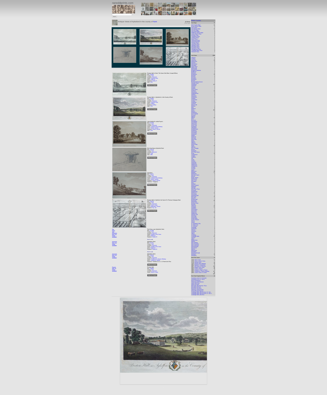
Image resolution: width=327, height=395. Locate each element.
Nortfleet (193, 184)
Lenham (193, 161)
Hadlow (193, 135)
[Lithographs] (152, 14)
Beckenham (194, 64)
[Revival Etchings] (156, 14)
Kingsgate (193, 150)
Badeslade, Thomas (155, 206)
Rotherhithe (194, 201)
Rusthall (193, 204)
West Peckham (195, 244)
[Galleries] (186, 10)
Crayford (193, 103)
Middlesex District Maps (197, 32)
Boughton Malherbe (196, 70)
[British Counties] (143, 6)
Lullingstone (194, 166)
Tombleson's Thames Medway (158, 259)
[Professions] (169, 14)
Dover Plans (194, 39)
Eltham (193, 117)
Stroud (193, 222)
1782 (151, 82)
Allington (193, 57)
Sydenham (194, 228)
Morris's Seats (154, 272)
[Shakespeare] (173, 14)
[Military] (181, 14)
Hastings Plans (195, 42)
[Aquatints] (147, 14)
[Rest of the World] (160, 6)
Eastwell (193, 115)
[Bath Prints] (173, 6)
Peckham (193, 190)
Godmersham (194, 129)
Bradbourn (193, 71)
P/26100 (152, 255)
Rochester (193, 200)
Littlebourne (194, 164)
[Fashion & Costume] (177, 14)
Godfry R (153, 79)
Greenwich (194, 134)
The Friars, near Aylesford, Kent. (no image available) (114, 233)
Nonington (193, 181)
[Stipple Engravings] (143, 14)
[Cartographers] (194, 6)
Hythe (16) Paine (195, 283)
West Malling (194, 242)
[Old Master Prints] (190, 10)
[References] (190, 14)
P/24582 (152, 98)
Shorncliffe (194, 217)
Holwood (193, 143)
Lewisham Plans (195, 44)
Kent (155, 22)
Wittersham (194, 250)
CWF (152, 153)
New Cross (194, 180)
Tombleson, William (155, 260)
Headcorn (193, 136)
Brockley (193, 75)
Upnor (192, 238)
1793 (151, 130)
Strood (193, 221)
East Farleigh (194, 113)
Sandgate (193, 207)
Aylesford (154, 77)
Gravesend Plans (195, 41)
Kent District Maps (196, 28)
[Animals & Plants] (160, 10)
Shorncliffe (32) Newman (197, 290)
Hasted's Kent (154, 78)
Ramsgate (193, 196)
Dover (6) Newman (195, 280)
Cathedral (193, 85)
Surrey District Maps (196, 34)
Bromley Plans (195, 35)
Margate (193, 172)
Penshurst (193, 193)
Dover (192, 110)
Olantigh (193, 187)
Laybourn (193, 157)
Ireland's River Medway (156, 126)
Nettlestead (194, 179)
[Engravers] (143, 10)
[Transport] (173, 10)
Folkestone (194, 124)
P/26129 (152, 201)
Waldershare (194, 240)
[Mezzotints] (194, 10)
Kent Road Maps (195, 31)
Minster (193, 176)
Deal (192, 107)
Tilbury (193, 233)
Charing (193, 87)
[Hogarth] (152, 10)
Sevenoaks (194, 210)
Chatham (193, 90)
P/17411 (152, 242)
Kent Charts (194, 27)
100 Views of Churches (200, 266)
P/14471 (152, 174)
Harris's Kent (154, 205)
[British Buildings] (164, 6)
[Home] (123, 13)
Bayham (193, 62)
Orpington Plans (195, 45)
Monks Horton (194, 177)
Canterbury (194, 84)
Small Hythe (194, 218)
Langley (193, 156)
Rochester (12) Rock (196, 288)
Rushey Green (194, 203)
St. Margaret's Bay (196, 223)
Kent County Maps (196, 25)
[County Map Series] (152, 6)
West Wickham (195, 245)
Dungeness (194, 112)
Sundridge (193, 227)
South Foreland (195, 219)
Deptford (193, 108)
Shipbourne (194, 213)
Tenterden (193, 231)
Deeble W (153, 235)
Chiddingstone (194, 93)
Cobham (193, 98)
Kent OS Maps (195, 30)
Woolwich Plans (195, 51)
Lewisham (193, 162)
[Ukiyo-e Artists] (160, 14)
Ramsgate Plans (195, 46)
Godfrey (152, 103)
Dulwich (193, 111)
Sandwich (193, 208)
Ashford (193, 59)
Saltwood (193, 205)
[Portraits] (164, 10)
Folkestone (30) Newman (197, 282)
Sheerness (194, 212)
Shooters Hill (194, 214)
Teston (193, 232)
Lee (192, 158)
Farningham (194, 121)
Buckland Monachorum (197, 82)
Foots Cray (194, 125)
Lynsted (193, 168)
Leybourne (193, 163)
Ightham (193, 147)
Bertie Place (194, 66)
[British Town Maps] (156, 6)
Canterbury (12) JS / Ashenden (199, 278)
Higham (193, 141)
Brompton (193, 78)
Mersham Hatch (195, 175)
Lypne (192, 170)
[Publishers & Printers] (147, 10)
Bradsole (193, 73)
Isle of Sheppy (194, 148)
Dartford (193, 106)
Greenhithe (194, 133)
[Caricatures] (156, 10)
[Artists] (190, 6)
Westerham (194, 247)
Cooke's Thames (198, 268)
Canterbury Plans (195, 36)
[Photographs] (181, 10)
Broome (193, 80)
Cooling (193, 101)
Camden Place (195, 83)
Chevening (194, 92)
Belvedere (193, 65)
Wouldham (194, 255)
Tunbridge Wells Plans (196, 50)
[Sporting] (169, 10)
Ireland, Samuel (154, 128)
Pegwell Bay (194, 191)
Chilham (193, 94)
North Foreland (195, 185)
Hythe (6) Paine (195, 284)
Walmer (193, 241)
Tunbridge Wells (195, 236)
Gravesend (194, 131)
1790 (151, 106)
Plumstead (194, 194)
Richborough (194, 199)
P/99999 (152, 268)
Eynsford (193, 120)
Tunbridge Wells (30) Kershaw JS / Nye (201, 292)
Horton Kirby (194, 144)
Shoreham (193, 216)
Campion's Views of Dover (200, 270)
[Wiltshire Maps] (181, 6)
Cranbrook (193, 102)
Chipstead (193, 96)
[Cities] (169, 6)
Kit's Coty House (195, 152)
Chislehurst (194, 97)
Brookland (193, 79)
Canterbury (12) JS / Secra (198, 279)
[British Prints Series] (147, 6)
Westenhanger (194, 246)
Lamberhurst (194, 154)
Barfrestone (194, 61)
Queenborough (194, 195)
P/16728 (152, 149)
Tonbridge (193, 235)
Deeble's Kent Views (156, 234)
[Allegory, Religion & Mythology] (164, 14)
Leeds (192, 159)
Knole (192, 153)
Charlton (193, 88)
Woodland (193, 251)
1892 (151, 154)
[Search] (194, 14)
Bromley (193, 76)
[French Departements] (186, 6)
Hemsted (193, 138)
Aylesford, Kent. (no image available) (114, 243)
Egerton (193, 116)
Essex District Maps (196, 26)
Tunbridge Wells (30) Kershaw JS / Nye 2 (201, 293)
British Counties (196, 20)
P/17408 (152, 230)
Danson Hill (194, 104)
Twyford (193, 237)
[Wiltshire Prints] (177, 6)
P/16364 (152, 74)
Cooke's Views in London (200, 272)
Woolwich (193, 254)
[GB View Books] (186, 14)
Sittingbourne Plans (196, 49)
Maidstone (193, 171)
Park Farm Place (195, 189)
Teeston (193, 230)
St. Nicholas (194, 226)
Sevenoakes (194, 209)
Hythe (192, 145)
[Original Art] (177, 10)
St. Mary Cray (194, 224)
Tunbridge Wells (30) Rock (197, 294)
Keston (193, 149)
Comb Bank (194, 99)
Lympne (193, 167)
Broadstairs (194, 74)
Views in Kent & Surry (199, 261)
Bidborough (194, 67)
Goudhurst (193, 130)
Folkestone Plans (195, 40)
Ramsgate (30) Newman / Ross (199, 285)
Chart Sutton (194, 89)
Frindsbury (194, 126)
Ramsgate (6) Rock (196, 287)
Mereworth (193, 173)
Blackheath (194, 69)
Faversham (194, 122)
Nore (192, 182)
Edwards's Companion (199, 265)
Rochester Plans (195, 48)
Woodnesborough (195, 253)
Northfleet (193, 186)
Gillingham (194, 127)
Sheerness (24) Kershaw (197, 289)
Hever (192, 140)
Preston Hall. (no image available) (114, 269)
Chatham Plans (195, 37)
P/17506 (152, 122)
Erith (192, 119)
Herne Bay (194, 139)
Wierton (193, 249)
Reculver (193, 198)
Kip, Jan (154, 207)
